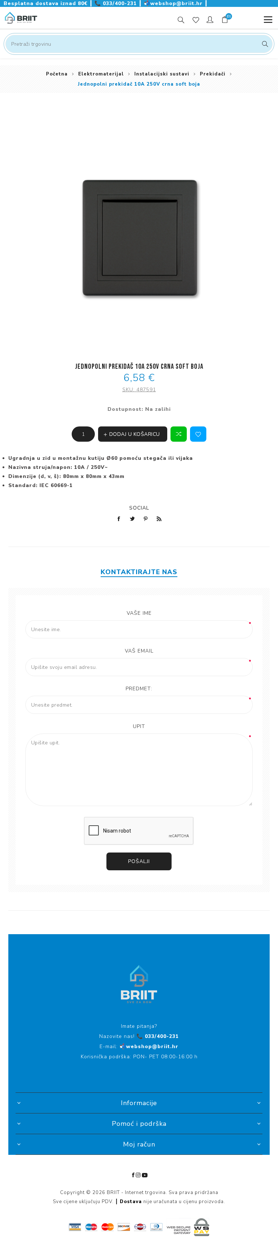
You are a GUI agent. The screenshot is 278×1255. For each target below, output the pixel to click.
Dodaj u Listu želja (198, 434)
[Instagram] (138, 1175)
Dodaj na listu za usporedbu (178, 434)
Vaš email (139, 650)
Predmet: (139, 688)
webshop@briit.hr (174, 3)
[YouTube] (145, 1175)
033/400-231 (116, 3)
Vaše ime (139, 613)
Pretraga (264, 44)
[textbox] (139, 44)
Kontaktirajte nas (139, 572)
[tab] (139, 572)
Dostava (131, 1201)
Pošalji (139, 861)
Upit (139, 726)
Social (139, 507)
